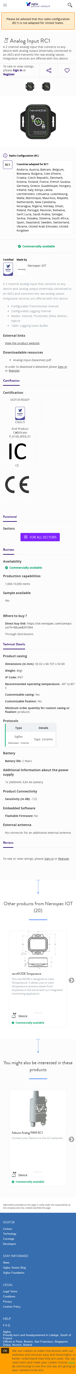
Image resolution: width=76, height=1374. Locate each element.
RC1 (7, 165)
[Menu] (5, 5)
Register (9, 74)
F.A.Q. (7, 1325)
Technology (9, 1233)
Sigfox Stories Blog (14, 1267)
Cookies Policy (12, 1306)
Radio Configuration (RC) (24, 155)
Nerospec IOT (37, 265)
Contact (7, 1228)
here (72, 1362)
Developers (9, 1243)
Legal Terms (10, 1291)
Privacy (7, 1301)
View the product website (22, 343)
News (6, 1262)
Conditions (9, 1296)
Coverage (8, 1238)
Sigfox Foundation (13, 1272)
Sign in (17, 70)
